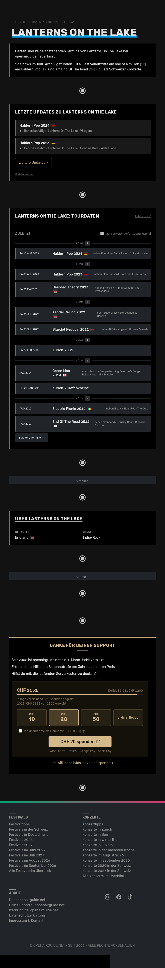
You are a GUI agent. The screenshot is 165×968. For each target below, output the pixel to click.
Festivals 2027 (21, 845)
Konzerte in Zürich (97, 829)
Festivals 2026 (21, 840)
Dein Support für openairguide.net (36, 905)
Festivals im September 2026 (32, 866)
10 (32, 717)
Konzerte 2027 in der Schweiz (106, 871)
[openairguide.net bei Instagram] (108, 897)
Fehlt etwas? (143, 216)
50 (96, 717)
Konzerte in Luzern (97, 845)
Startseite (19, 21)
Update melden (24, 174)
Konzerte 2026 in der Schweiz (106, 866)
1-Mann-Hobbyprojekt (85, 660)
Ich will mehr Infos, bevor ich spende (81, 763)
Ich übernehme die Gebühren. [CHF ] (52, 731)
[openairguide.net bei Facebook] (119, 897)
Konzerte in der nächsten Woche (108, 850)
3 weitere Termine (30, 437)
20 (63, 717)
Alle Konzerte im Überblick (103, 876)
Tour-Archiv (46, 64)
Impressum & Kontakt (26, 920)
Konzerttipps (92, 824)
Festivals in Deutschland (29, 835)
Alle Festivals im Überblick (30, 871)
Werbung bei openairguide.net (33, 910)
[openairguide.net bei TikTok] (130, 897)
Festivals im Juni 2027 (27, 850)
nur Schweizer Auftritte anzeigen (128, 233)
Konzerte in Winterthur (100, 840)
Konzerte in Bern (95, 835)
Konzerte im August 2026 (103, 855)
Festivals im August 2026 (29, 860)
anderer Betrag (128, 717)
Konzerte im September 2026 (106, 860)
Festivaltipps (19, 824)
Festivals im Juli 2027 (26, 855)
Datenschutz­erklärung (27, 915)
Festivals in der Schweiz (28, 829)
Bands (36, 21)
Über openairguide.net (27, 900)
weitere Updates (32, 162)
